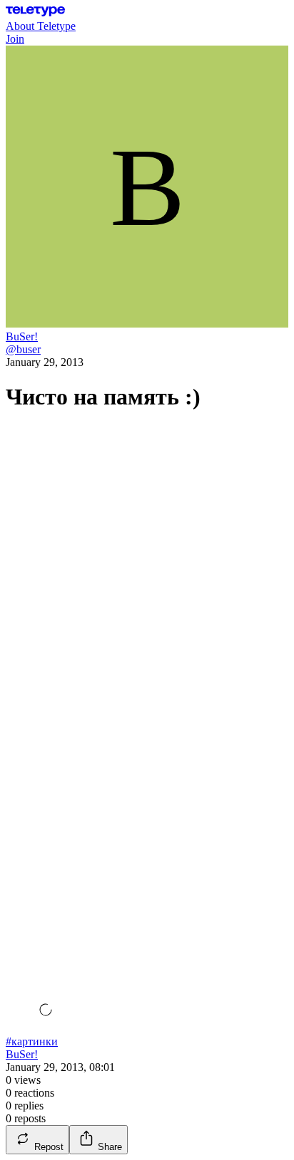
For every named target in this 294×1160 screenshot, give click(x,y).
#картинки (32, 1041)
